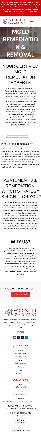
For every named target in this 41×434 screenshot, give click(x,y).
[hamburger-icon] (31, 21)
